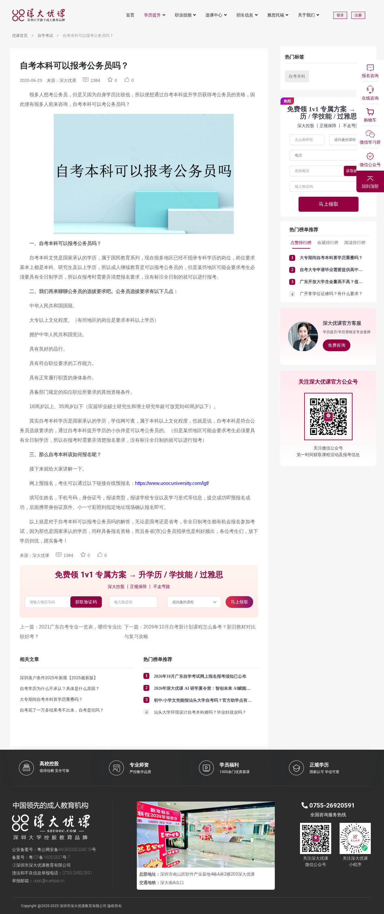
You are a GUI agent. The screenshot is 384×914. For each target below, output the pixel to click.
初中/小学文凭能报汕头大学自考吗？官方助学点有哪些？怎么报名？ (217, 700)
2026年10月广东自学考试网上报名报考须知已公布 (200, 676)
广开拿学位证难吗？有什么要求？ (331, 293)
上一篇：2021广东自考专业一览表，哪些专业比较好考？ (71, 631)
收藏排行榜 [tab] (327, 242)
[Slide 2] (205, 859)
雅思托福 (275, 15)
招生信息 (244, 15)
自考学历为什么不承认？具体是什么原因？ (60, 688)
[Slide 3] (216, 859)
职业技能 (183, 15)
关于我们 (306, 15)
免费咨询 (336, 345)
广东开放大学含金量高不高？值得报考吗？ (340, 281)
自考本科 (297, 76)
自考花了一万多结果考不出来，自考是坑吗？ (62, 710)
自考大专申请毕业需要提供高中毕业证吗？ (340, 269)
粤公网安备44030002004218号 (66, 849)
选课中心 (214, 15)
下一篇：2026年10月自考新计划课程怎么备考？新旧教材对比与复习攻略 (190, 631)
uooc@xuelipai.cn (48, 880)
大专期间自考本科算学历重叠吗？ (51, 699)
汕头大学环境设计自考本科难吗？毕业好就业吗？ (200, 712)
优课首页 (20, 35)
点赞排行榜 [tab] (300, 242)
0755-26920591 (77, 873)
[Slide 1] (195, 859)
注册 (358, 15)
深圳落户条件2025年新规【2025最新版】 (59, 677)
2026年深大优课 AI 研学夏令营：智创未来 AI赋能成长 (204, 688)
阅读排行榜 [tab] (354, 242)
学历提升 (152, 15)
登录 (340, 15)
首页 (130, 15)
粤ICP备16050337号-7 (49, 857)
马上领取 (239, 601)
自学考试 (45, 35)
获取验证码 (86, 601)
